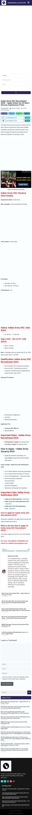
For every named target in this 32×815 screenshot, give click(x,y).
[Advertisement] (16, 22)
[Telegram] (2, 781)
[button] (4, 113)
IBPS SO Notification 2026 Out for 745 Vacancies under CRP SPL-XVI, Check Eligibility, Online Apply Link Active (16, 738)
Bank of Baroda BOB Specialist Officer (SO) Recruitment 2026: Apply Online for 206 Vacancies (16, 609)
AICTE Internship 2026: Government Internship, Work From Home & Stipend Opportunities (15, 601)
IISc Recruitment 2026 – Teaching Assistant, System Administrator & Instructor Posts (15, 744)
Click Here (26, 499)
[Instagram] (14, 781)
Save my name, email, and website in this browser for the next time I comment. (15, 678)
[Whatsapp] (5, 781)
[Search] (29, 692)
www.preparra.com (21, 543)
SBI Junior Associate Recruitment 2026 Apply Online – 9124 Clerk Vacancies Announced (14, 617)
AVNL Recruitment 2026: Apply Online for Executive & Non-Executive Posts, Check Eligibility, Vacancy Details (16, 732)
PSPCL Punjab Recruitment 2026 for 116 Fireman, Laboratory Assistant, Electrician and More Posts (14, 749)
